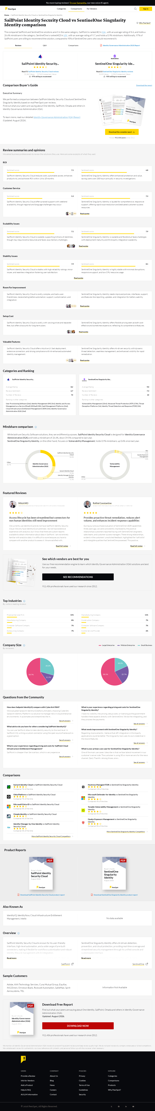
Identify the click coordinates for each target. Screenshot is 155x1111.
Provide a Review (28, 1076)
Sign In (145, 9)
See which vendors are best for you (65, 559)
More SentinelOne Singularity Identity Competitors (126, 832)
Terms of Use (84, 1085)
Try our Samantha (78, 2)
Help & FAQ (26, 1090)
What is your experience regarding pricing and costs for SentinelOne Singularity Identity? (110, 708)
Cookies (82, 1080)
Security (82, 1094)
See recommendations (78, 577)
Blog (52, 1080)
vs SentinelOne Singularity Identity (113, 785)
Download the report (144, 85)
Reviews (18, 45)
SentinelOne (138, 964)
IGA (104, 32)
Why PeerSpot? (145, 23)
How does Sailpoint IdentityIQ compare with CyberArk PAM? (33, 707)
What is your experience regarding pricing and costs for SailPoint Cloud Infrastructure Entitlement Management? (37, 747)
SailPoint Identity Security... (40, 63)
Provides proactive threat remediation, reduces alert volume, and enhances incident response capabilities (112, 519)
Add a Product (27, 1085)
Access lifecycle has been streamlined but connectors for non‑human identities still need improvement (39, 519)
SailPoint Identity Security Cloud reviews (43, 72)
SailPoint (65, 964)
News (52, 1085)
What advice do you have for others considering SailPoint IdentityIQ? (36, 726)
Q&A (45, 45)
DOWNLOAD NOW (78, 1025)
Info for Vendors (27, 1080)
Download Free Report (57, 1004)
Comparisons (73, 45)
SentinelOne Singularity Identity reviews (118, 72)
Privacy (82, 1076)
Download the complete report (120, 132)
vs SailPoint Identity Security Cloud (37, 785)
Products (112, 1085)
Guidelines (83, 1090)
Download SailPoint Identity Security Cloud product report (42, 895)
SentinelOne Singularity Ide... (114, 63)
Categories (112, 1076)
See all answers (64, 721)
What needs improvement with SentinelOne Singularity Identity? (109, 729)
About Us (54, 1076)
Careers (53, 1090)
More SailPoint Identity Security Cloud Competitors (51, 836)
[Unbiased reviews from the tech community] (10, 8)
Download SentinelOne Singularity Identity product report (116, 895)
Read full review (62, 546)
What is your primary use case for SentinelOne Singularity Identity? (110, 749)
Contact (53, 1094)
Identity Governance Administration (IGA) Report (121, 45)
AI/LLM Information (29, 1094)
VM (65, 35)
